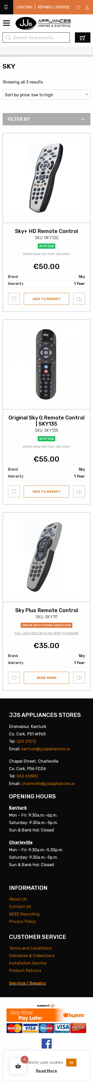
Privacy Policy (22, 921)
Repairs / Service (54, 7)
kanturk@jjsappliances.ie (45, 748)
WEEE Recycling (24, 914)
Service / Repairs (27, 983)
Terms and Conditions (30, 948)
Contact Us (20, 906)
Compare (79, 298)
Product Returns (25, 970)
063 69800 (27, 776)
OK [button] (71, 1062)
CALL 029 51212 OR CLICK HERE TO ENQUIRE (46, 633)
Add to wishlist (14, 299)
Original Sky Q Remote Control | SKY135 (46, 421)
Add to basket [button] (47, 299)
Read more (47, 678)
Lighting (24, 7)
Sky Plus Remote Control (46, 610)
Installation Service (28, 963)
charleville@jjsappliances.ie (48, 783)
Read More (46, 1071)
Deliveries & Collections (32, 955)
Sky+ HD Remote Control (46, 231)
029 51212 (26, 741)
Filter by (19, 119)
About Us (18, 899)
